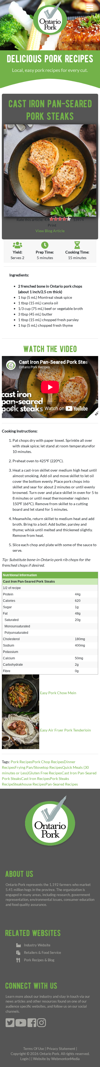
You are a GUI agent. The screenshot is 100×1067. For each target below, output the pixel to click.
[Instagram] (41, 1025)
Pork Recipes (21, 761)
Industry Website (36, 945)
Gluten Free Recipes (45, 773)
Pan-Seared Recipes (61, 784)
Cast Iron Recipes (35, 778)
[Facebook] (31, 1025)
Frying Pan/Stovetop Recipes (38, 767)
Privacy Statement (61, 1049)
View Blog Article (50, 230)
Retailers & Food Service (41, 953)
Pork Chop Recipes (48, 761)
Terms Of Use (33, 1049)
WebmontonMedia (65, 1059)
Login (24, 1059)
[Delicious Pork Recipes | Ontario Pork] (50, 18)
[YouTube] (21, 1025)
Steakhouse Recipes (29, 784)
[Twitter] (10, 1025)
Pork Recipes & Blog (38, 960)
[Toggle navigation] (89, 7)
